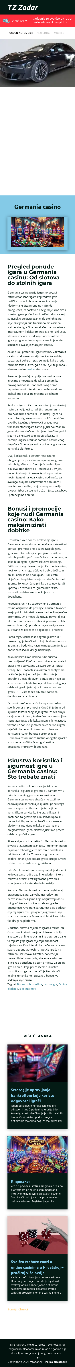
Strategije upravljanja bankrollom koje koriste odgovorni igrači (32, 1095)
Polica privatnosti (56, 1362)
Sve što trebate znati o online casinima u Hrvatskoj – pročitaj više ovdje (37, 1267)
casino (31, 369)
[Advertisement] (37, 136)
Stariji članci (17, 1309)
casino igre (50, 984)
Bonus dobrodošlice (29, 984)
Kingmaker (20, 1181)
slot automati (27, 988)
